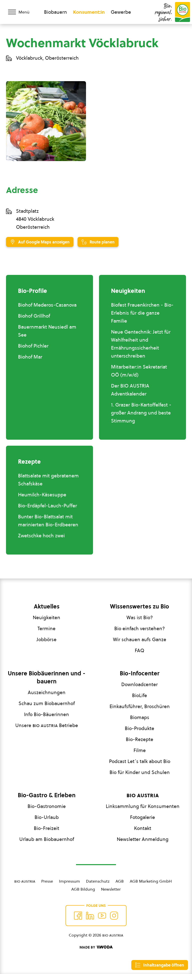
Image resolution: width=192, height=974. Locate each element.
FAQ (139, 650)
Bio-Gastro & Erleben (47, 795)
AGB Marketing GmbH (151, 881)
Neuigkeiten (46, 617)
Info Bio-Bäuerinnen (46, 714)
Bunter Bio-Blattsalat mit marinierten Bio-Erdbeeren (48, 520)
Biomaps (139, 717)
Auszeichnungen (47, 692)
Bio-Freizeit (46, 828)
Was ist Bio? (139, 617)
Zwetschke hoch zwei (41, 535)
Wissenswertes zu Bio (139, 606)
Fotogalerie (142, 817)
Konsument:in (89, 12)
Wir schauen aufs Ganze (139, 639)
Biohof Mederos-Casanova (47, 305)
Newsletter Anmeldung (142, 839)
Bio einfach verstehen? (139, 628)
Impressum (69, 881)
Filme (140, 750)
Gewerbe (121, 12)
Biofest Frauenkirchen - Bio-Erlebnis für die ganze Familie (142, 313)
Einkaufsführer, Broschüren (140, 706)
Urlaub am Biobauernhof (46, 839)
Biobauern (55, 12)
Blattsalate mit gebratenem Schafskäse (48, 479)
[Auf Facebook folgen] (78, 916)
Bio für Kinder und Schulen (140, 772)
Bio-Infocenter (140, 673)
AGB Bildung (83, 889)
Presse (47, 881)
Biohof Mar (30, 357)
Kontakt (142, 828)
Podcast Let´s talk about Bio (139, 761)
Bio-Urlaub (46, 817)
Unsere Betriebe (46, 725)
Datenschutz (98, 881)
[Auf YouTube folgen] (102, 916)
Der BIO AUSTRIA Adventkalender (130, 390)
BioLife (139, 695)
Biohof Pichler (33, 346)
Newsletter (111, 889)
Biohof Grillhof (34, 316)
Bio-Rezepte (139, 739)
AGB (120, 881)
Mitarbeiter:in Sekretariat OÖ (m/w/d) (139, 371)
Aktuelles (47, 606)
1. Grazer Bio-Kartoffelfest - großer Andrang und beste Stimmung (141, 412)
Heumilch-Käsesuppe (42, 494)
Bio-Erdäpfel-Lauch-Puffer (47, 505)
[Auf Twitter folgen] (90, 916)
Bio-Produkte (139, 728)
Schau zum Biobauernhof (46, 703)
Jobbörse (46, 639)
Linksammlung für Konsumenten (143, 806)
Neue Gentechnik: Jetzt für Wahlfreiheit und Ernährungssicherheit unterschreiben (140, 344)
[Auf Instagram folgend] (114, 916)
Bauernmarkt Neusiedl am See (47, 331)
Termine (47, 628)
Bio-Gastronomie (47, 806)
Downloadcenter (139, 684)
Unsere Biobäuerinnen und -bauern (46, 677)
